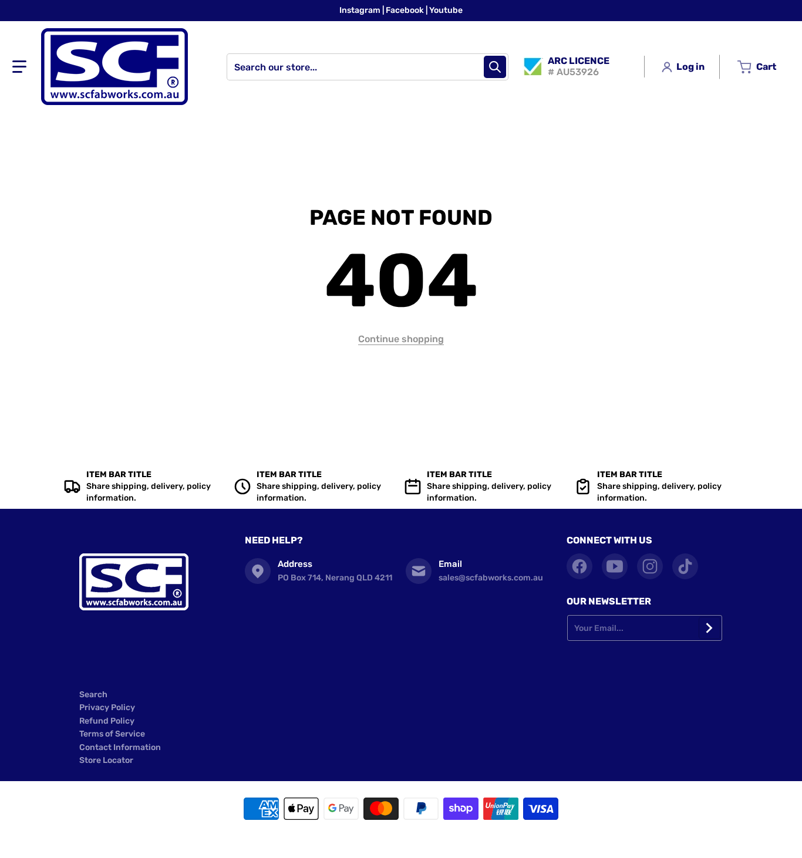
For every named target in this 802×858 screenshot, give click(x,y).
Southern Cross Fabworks (383, 840)
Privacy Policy (107, 707)
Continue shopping (401, 338)
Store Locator (106, 760)
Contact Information (120, 747)
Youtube (446, 10)
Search (93, 695)
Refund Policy (106, 721)
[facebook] (579, 566)
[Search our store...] (495, 67)
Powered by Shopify (457, 840)
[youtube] (615, 566)
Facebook (406, 10)
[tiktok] (685, 566)
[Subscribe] (709, 628)
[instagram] (650, 566)
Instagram (360, 10)
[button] (19, 67)
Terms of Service (112, 734)
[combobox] (367, 66)
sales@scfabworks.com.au (491, 578)
